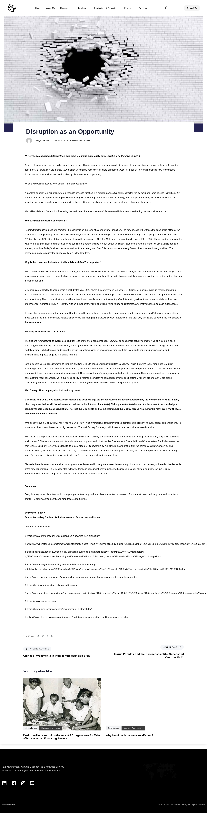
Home (38, 8)
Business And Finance (80, 140)
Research (64, 8)
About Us (50, 8)
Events (127, 8)
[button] (166, 8)
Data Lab (81, 8)
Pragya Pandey (42, 140)
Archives (143, 8)
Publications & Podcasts (105, 8)
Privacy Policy (8, 805)
